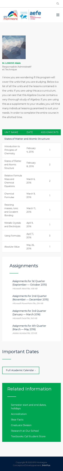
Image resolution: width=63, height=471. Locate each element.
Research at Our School (25, 430)
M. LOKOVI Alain (11, 63)
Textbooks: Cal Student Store (28, 436)
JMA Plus (46, 465)
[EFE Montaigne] (22, 15)
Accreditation (19, 414)
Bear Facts (17, 419)
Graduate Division (21, 425)
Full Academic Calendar (20, 370)
